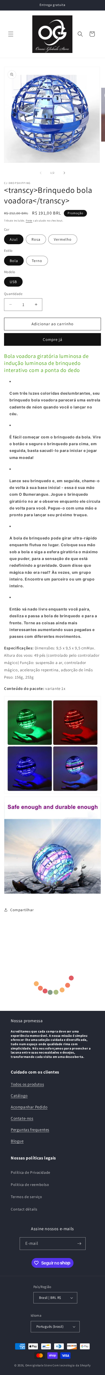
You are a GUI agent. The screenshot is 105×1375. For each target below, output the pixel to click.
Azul (14, 239)
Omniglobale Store (38, 1365)
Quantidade (13, 293)
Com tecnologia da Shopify (71, 1365)
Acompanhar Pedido (29, 1106)
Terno (37, 260)
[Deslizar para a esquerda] (41, 173)
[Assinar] (79, 1243)
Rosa (36, 239)
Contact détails (24, 1209)
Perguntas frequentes (30, 1129)
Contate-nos (22, 1118)
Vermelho (63, 239)
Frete (29, 220)
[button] (11, 34)
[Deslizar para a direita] (64, 173)
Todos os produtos (27, 1084)
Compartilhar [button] (22, 909)
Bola (14, 260)
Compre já (52, 339)
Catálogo (19, 1095)
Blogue (17, 1140)
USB (13, 281)
